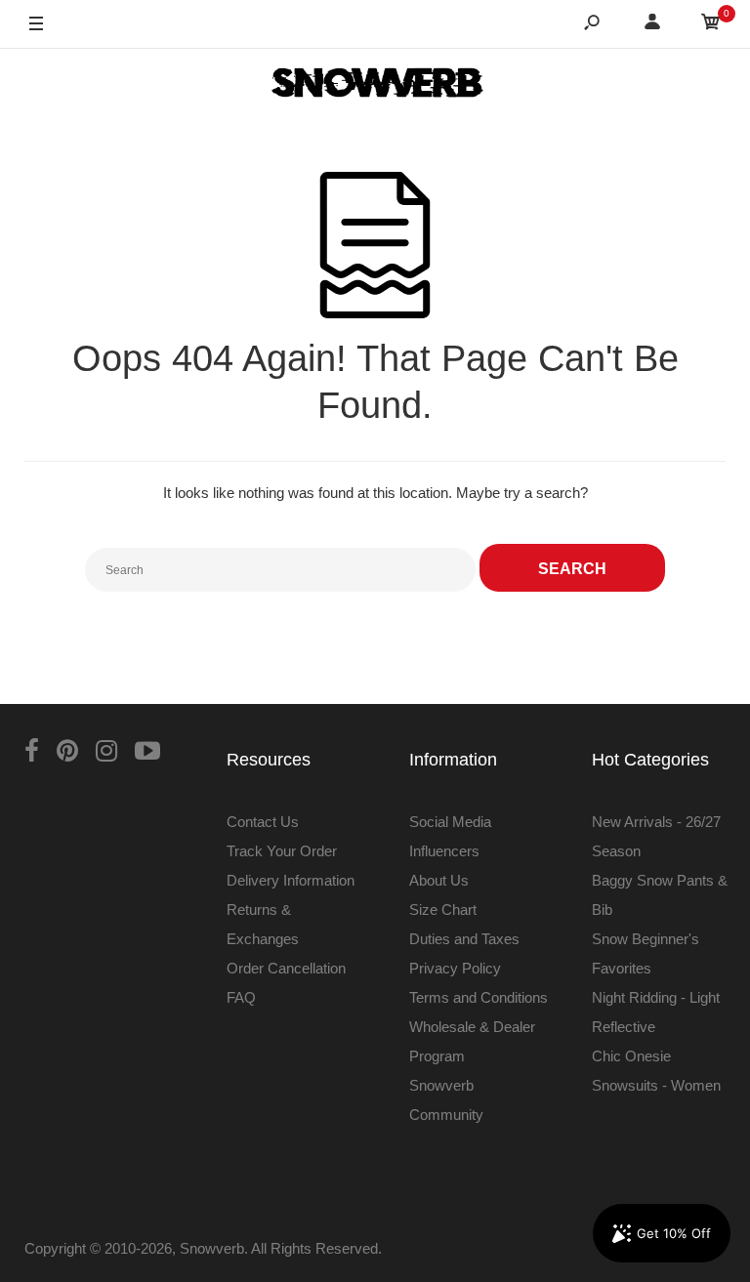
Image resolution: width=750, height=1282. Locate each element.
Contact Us (263, 821)
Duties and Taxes (464, 938)
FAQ (241, 997)
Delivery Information (290, 880)
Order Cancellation (286, 968)
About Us (439, 880)
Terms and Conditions (478, 997)
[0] (711, 25)
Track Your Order (282, 851)
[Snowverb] (375, 86)
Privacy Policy (455, 968)
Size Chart (443, 909)
